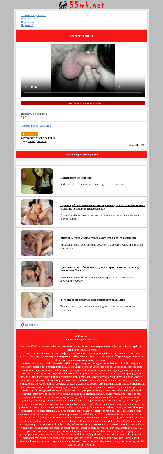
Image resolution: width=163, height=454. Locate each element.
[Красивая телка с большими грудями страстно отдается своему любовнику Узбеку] (37, 273)
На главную (31, 324)
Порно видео (29, 22)
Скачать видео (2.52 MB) (36, 125)
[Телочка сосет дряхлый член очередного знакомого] (37, 304)
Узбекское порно (46, 137)
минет (31, 141)
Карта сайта (90, 339)
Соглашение (73, 339)
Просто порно (29, 18)
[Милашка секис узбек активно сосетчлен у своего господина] (37, 242)
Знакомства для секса (33, 15)
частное (41, 141)
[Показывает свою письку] (37, 180)
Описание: (29, 134)
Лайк (135, 144)
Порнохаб (27, 25)
